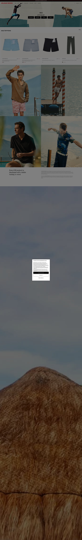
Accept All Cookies (41, 272)
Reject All (41, 275)
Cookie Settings (41, 277)
